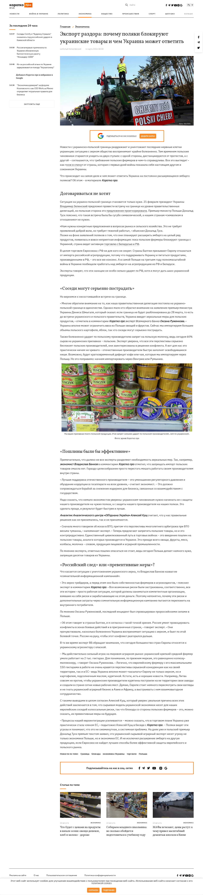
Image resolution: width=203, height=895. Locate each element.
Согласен (93, 890)
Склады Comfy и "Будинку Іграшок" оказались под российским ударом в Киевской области (34, 37)
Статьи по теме (70, 785)
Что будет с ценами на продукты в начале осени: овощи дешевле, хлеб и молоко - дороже (80, 831)
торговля (132, 753)
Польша (143, 753)
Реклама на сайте (17, 875)
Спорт (152, 14)
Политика (63, 14)
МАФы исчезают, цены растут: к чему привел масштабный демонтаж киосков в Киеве (173, 831)
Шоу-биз (170, 14)
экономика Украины (114, 753)
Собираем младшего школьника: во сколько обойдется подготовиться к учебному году (126, 831)
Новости (14, 14)
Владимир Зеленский (74, 206)
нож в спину (74, 164)
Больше (188, 14)
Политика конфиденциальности (100, 875)
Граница (85, 753)
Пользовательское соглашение (61, 875)
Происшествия (130, 14)
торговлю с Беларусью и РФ (121, 244)
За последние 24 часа (23, 25)
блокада (96, 753)
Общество (106, 14)
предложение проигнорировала (127, 210)
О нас (36, 875)
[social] (166, 5)
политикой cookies (101, 883)
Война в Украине (38, 14)
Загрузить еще (32, 104)
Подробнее (109, 890)
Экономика (85, 14)
